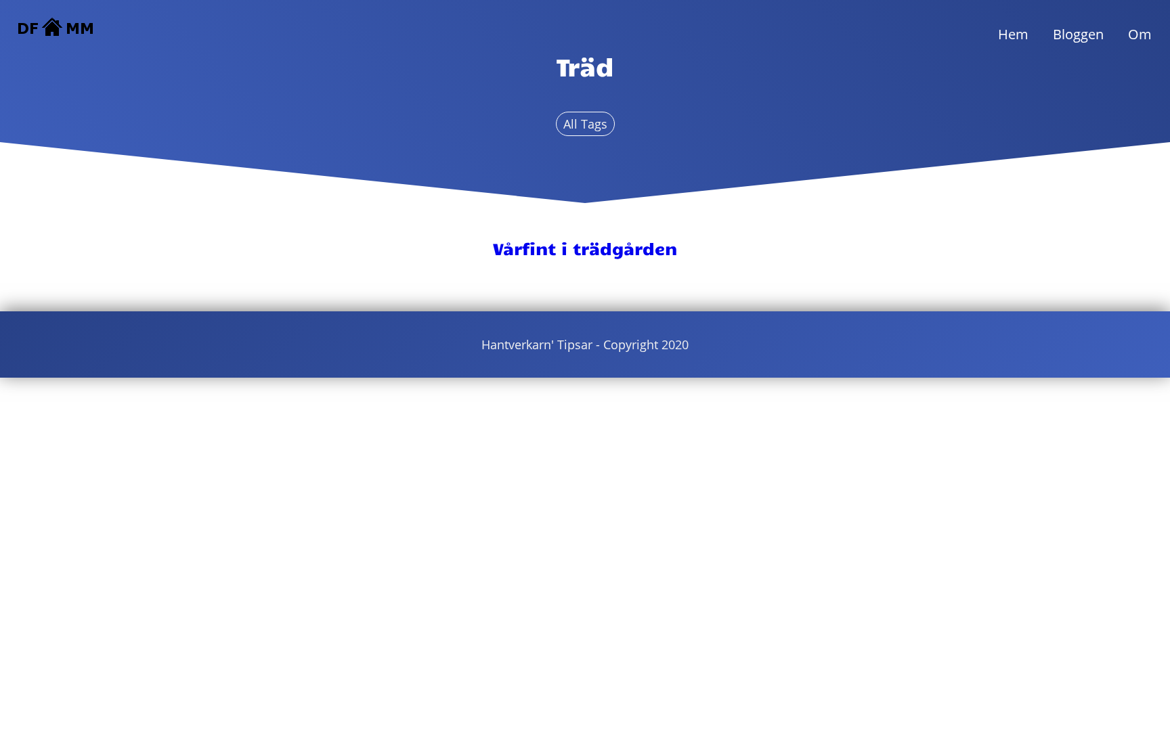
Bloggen (1078, 34)
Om (1140, 34)
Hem (1013, 34)
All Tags (585, 124)
